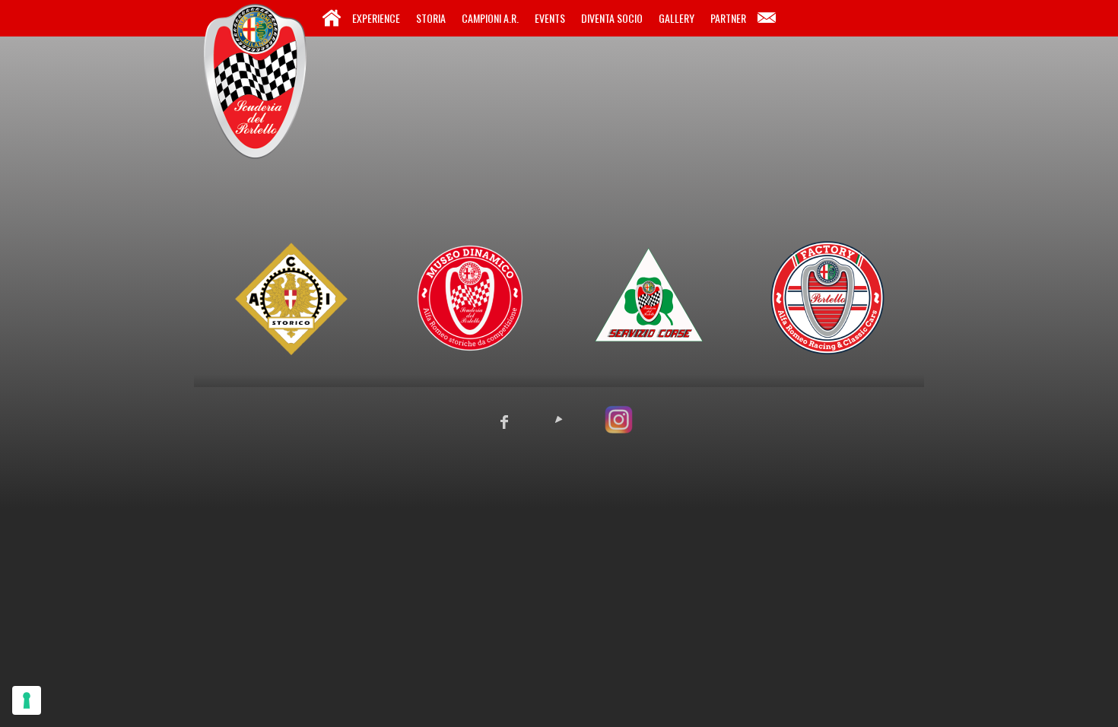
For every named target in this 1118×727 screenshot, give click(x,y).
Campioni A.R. (490, 18)
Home (331, 18)
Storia (431, 18)
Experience (376, 18)
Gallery (676, 18)
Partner (728, 18)
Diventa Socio (612, 18)
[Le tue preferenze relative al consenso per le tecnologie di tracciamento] (26, 700)
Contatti (766, 18)
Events (550, 18)
